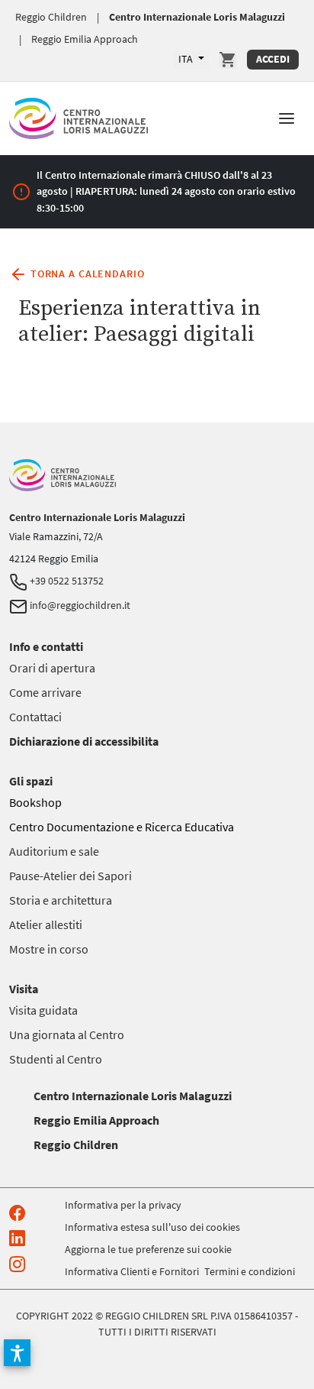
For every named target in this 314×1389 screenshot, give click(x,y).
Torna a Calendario (85, 273)
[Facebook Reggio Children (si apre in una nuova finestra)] (20, 1211)
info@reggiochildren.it (78, 605)
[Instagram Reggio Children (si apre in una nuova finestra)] (20, 1262)
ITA (186, 59)
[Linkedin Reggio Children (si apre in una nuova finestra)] (20, 1237)
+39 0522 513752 (65, 581)
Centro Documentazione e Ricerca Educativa (121, 826)
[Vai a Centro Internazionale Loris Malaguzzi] (78, 115)
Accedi (273, 59)
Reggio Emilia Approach (84, 39)
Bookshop (35, 802)
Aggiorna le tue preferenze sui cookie (148, 1249)
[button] (286, 117)
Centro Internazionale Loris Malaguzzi (197, 17)
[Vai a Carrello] (228, 59)
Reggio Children (51, 17)
